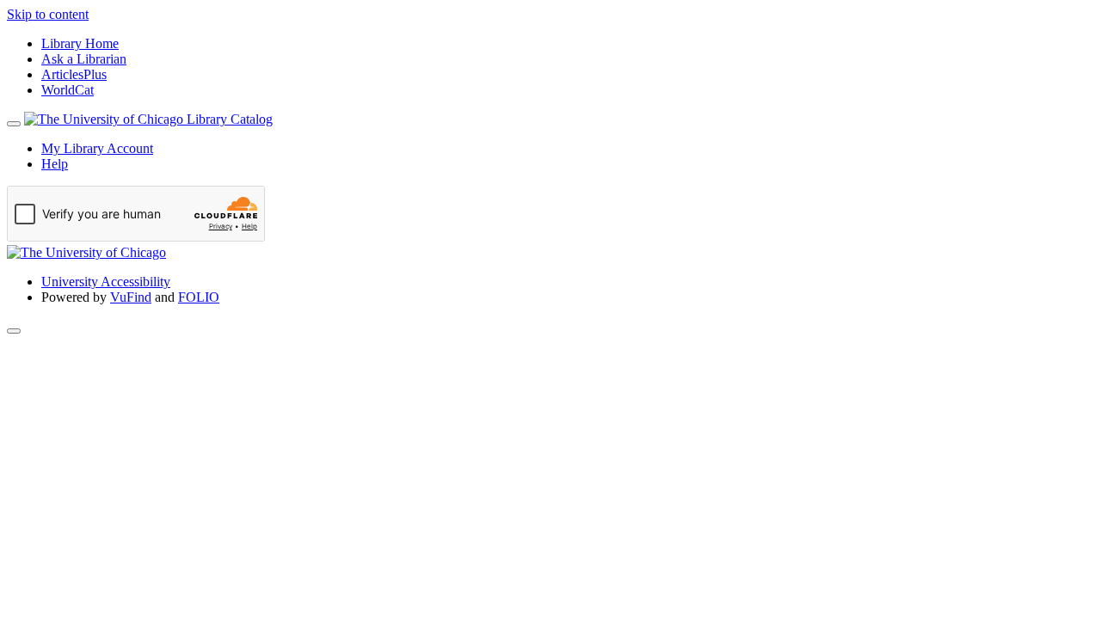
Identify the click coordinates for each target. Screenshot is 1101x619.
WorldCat (67, 90)
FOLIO (198, 297)
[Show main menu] (14, 123)
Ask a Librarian (83, 59)
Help (54, 163)
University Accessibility (105, 281)
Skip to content (48, 14)
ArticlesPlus (74, 74)
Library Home (80, 43)
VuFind (130, 297)
